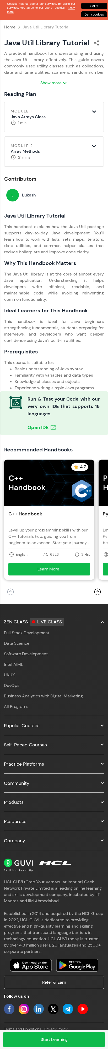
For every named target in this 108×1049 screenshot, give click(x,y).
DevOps (11, 685)
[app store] (31, 965)
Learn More (55, 570)
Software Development (26, 654)
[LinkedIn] (38, 1009)
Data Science (16, 643)
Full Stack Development (26, 633)
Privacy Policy (56, 1029)
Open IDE (38, 427)
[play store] (77, 965)
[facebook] (9, 1009)
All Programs (16, 706)
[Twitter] (53, 1009)
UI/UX (9, 675)
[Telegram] (68, 1009)
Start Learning (54, 1039)
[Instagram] (24, 1009)
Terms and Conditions (22, 1029)
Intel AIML (13, 664)
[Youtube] (82, 1009)
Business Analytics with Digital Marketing (43, 696)
